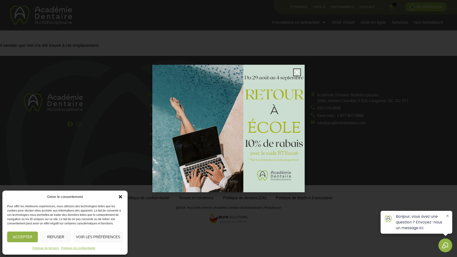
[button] (120, 196)
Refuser (55, 237)
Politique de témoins (45, 248)
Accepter (22, 237)
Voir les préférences (98, 237)
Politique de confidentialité (78, 248)
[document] (228, 128)
